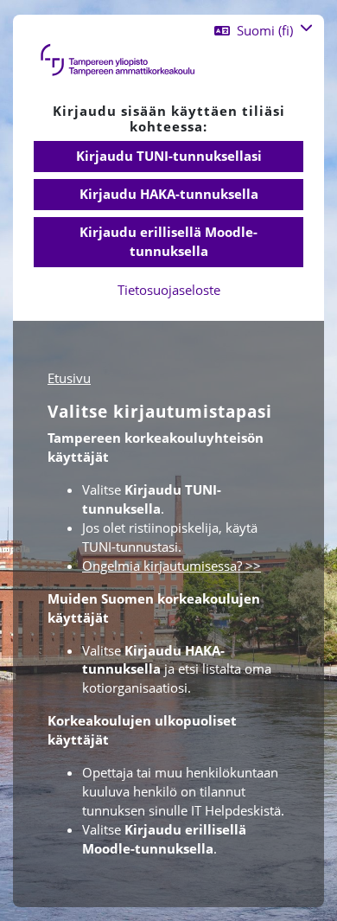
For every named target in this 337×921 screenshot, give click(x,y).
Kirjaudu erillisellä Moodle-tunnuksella (168, 241)
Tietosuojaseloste (169, 289)
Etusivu (69, 378)
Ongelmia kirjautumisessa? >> (171, 565)
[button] (263, 31)
